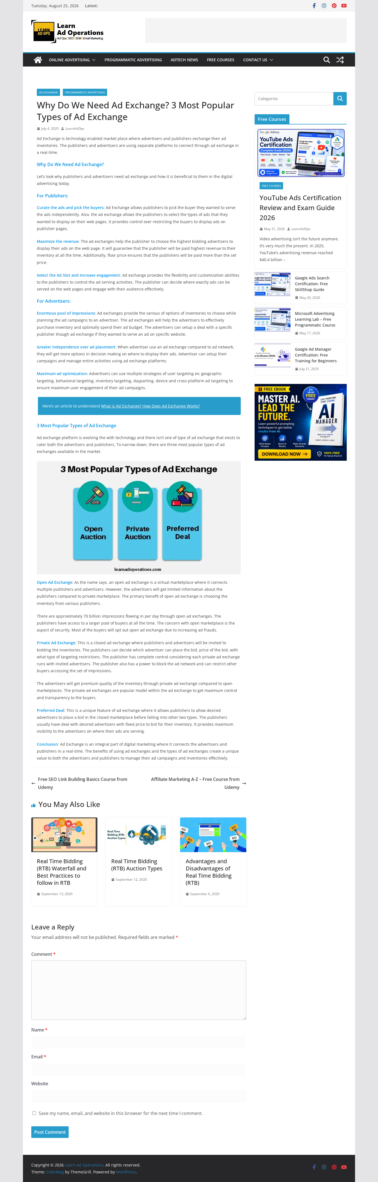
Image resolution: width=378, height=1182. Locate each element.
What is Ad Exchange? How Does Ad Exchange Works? (150, 406)
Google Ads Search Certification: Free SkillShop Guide (312, 283)
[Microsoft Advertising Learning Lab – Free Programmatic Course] (273, 323)
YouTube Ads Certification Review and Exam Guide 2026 (300, 207)
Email (38, 1057)
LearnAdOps (74, 128)
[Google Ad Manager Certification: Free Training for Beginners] (273, 359)
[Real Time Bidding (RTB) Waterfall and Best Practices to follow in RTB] (64, 821)
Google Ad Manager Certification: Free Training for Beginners (316, 355)
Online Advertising (69, 59)
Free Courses (220, 59)
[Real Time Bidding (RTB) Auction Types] (139, 821)
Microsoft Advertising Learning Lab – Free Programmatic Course (315, 319)
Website (39, 1084)
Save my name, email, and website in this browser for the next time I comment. (121, 1113)
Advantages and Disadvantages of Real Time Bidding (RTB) (209, 871)
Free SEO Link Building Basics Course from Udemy (82, 783)
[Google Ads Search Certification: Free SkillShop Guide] (273, 288)
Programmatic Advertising (133, 59)
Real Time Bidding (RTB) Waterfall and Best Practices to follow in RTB (61, 871)
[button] (93, 60)
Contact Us (255, 59)
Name (39, 1030)
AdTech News (184, 59)
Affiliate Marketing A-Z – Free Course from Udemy (195, 783)
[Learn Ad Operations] (38, 60)
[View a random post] (340, 60)
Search (340, 98)
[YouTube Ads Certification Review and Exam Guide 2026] (301, 153)
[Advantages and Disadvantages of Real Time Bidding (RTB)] (213, 821)
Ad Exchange (48, 92)
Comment (43, 954)
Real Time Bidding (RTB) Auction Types (136, 864)
